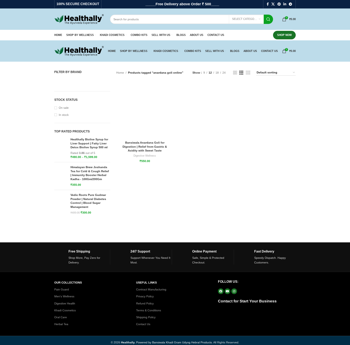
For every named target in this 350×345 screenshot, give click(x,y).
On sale (64, 107)
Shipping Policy (146, 317)
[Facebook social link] (267, 4)
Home (120, 72)
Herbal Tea (61, 324)
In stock (64, 114)
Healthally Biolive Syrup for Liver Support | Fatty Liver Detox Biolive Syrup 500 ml (89, 143)
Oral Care (60, 317)
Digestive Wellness (144, 155)
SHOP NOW (284, 35)
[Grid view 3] (241, 72)
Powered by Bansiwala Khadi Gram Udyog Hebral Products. (167, 342)
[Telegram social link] (290, 4)
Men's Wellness (64, 296)
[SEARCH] (268, 19)
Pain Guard (61, 289)
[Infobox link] (82, 257)
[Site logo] (79, 18)
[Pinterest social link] (279, 4)
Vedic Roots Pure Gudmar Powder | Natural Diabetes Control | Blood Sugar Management (88, 201)
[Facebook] (221, 291)
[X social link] (273, 4)
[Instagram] (234, 291)
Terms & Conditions (148, 310)
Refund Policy (145, 303)
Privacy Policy (145, 296)
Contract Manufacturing (151, 289)
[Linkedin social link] (284, 4)
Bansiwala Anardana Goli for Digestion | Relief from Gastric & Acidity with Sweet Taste (145, 146)
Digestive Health (64, 303)
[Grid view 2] (235, 72)
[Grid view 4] (248, 72)
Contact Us (143, 324)
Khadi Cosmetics (65, 310)
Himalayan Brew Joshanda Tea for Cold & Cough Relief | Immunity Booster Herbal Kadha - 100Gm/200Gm (89, 173)
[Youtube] (227, 291)
